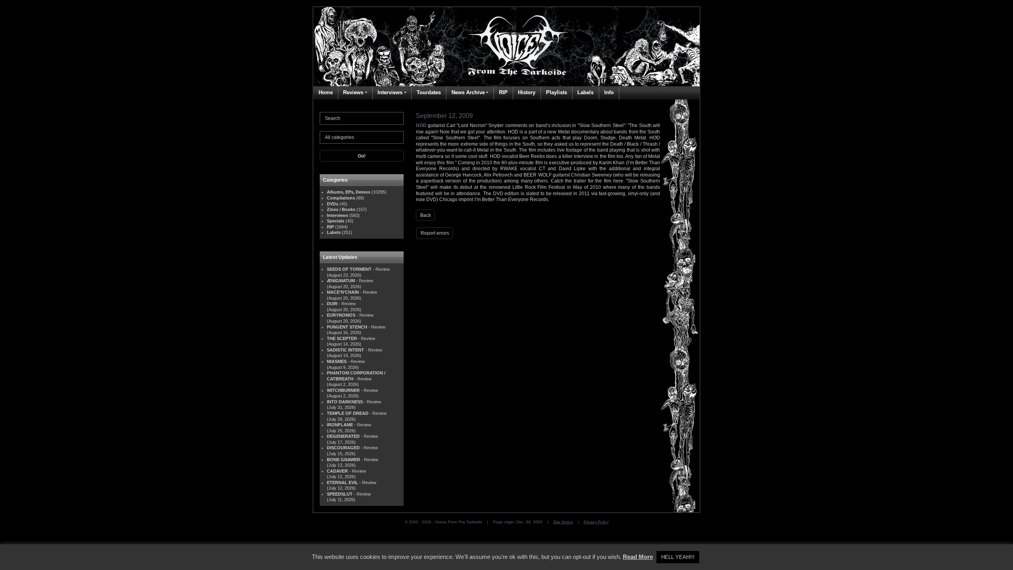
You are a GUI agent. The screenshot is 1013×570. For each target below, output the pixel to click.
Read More (638, 556)
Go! (362, 156)
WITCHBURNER (343, 390)
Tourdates (429, 92)
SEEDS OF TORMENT (349, 269)
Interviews (390, 92)
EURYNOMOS (341, 315)
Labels (585, 92)
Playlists (556, 92)
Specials (335, 220)
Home (326, 92)
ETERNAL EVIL (342, 482)
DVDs (332, 203)
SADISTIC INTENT (345, 350)
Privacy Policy (596, 522)
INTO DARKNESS (345, 401)
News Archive (468, 92)
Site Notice (563, 522)
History (526, 92)
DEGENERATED (343, 436)
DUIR (332, 303)
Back (425, 215)
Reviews (353, 92)
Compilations (341, 198)
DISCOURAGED (343, 447)
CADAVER (337, 471)
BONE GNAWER (343, 459)
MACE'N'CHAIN (343, 292)
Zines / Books (341, 209)
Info (609, 92)
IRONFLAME (340, 424)
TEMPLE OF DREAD (347, 413)
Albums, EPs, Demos (348, 192)
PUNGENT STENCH (347, 327)
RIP (503, 92)
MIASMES (337, 361)
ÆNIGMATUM (341, 280)
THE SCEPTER (342, 338)
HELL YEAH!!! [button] (677, 557)
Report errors (435, 233)
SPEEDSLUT (340, 494)
